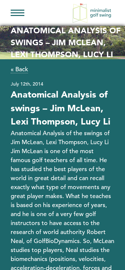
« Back (19, 69)
